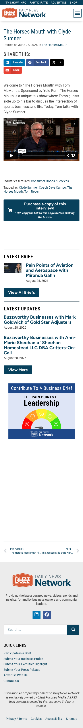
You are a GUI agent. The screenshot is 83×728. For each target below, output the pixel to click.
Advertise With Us (15, 675)
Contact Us (11, 681)
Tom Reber (31, 191)
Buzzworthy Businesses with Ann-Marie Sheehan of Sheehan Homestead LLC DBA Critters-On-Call (39, 345)
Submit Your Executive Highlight (25, 664)
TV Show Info (16, 2)
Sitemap (71, 719)
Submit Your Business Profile (23, 659)
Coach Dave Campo (52, 187)
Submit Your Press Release (22, 670)
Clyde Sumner (28, 187)
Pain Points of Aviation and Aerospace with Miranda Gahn (49, 270)
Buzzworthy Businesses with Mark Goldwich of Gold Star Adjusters (40, 319)
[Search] (73, 630)
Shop (74, 2)
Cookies (36, 719)
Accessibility (53, 719)
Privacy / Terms (16, 719)
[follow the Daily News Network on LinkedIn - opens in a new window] (37, 615)
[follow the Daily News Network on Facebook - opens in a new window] (47, 615)
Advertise (59, 2)
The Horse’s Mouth (54, 45)
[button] (77, 13)
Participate (39, 2)
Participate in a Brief (17, 653)
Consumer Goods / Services (50, 181)
